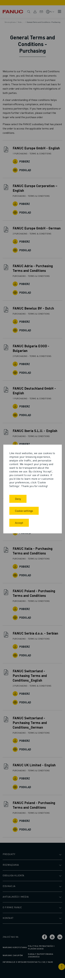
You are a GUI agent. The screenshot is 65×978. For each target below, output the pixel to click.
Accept (19, 522)
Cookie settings (24, 510)
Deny (18, 498)
